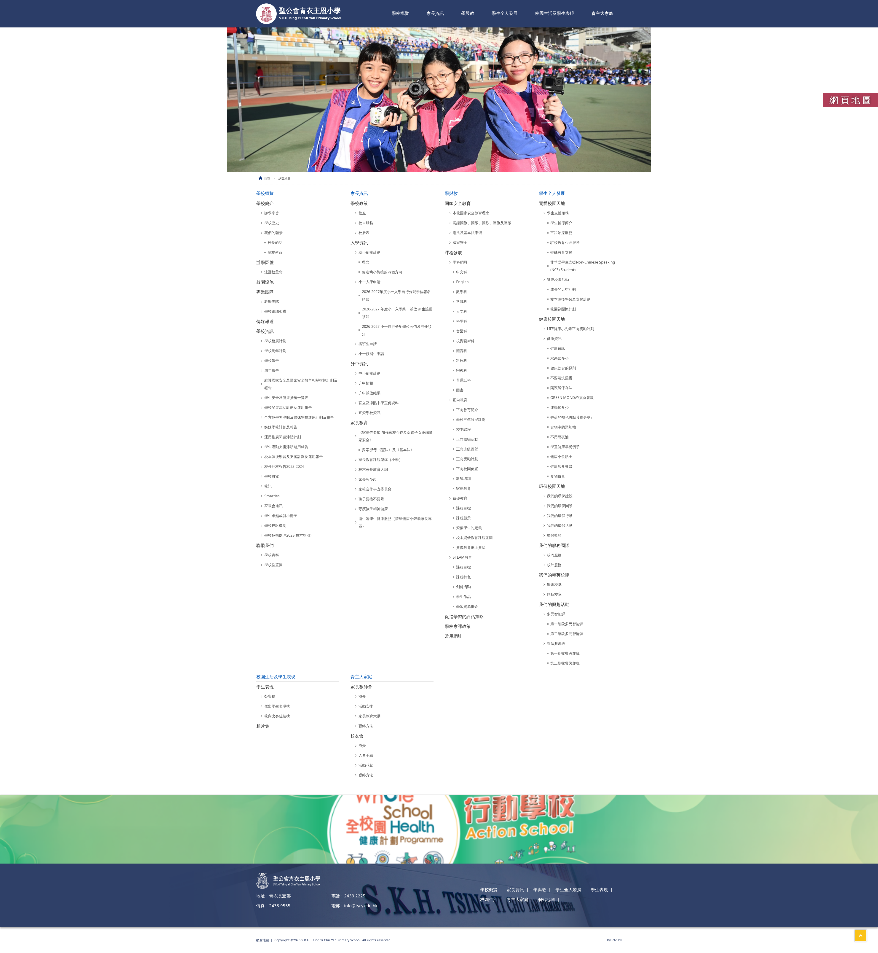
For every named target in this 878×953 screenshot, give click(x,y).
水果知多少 (559, 358)
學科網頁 (460, 262)
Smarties (272, 495)
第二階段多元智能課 (566, 633)
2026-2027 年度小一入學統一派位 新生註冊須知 (397, 313)
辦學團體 (265, 262)
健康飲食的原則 (563, 368)
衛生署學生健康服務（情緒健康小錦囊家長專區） (395, 522)
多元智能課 (556, 613)
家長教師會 (361, 686)
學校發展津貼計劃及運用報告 (288, 407)
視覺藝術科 (465, 340)
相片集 (262, 726)
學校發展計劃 (275, 340)
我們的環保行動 (560, 515)
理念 (365, 262)
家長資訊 (435, 13)
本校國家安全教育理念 (471, 212)
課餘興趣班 (556, 643)
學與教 (467, 13)
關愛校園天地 (552, 203)
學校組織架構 (275, 311)
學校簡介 (265, 203)
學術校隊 (554, 584)
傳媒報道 (265, 321)
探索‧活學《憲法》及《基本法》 (388, 449)
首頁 (267, 178)
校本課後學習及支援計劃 (570, 299)
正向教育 (460, 399)
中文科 (461, 272)
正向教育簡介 (467, 409)
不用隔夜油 (559, 436)
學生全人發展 (505, 13)
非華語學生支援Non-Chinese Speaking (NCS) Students (582, 266)
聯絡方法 (366, 725)
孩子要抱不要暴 (371, 498)
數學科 (461, 291)
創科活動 (463, 586)
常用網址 (453, 636)
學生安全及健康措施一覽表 (286, 397)
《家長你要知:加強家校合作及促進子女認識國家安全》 (396, 436)
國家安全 (460, 242)
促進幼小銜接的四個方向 (382, 272)
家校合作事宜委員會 (375, 489)
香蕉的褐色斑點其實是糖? (571, 417)
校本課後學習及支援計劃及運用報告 (293, 456)
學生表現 (265, 686)
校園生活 (489, 899)
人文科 (461, 311)
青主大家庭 (602, 13)
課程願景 (463, 517)
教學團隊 (271, 301)
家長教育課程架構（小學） (380, 459)
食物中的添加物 (563, 427)
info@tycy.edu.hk (360, 905)
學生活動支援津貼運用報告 (286, 446)
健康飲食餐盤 (561, 466)
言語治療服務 (561, 232)
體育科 (461, 350)
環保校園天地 (552, 486)
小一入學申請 (369, 281)
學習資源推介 (467, 606)
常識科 (461, 301)
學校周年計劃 (275, 350)
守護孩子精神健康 (373, 508)
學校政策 (359, 203)
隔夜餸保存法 (561, 387)
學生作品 (463, 596)
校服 (362, 212)
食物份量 (557, 476)
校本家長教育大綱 (373, 469)
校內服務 (554, 554)
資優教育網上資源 (470, 547)
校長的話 (275, 242)
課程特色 (463, 576)
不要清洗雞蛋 (561, 377)
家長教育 (359, 422)
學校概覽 (400, 13)
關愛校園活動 (558, 279)
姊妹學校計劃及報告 (280, 427)
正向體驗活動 (467, 439)
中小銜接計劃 (369, 373)
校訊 (268, 486)
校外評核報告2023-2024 (284, 466)
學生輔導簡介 (561, 222)
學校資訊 (265, 331)
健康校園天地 (552, 319)
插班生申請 (368, 343)
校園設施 (265, 282)
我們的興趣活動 (554, 604)
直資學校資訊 (369, 412)
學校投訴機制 (275, 525)
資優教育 (460, 498)
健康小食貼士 (561, 456)
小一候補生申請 (371, 353)
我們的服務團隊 (554, 545)
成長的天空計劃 (563, 289)
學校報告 (271, 360)
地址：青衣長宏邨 (273, 896)
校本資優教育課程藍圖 (474, 537)
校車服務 (366, 222)
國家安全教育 (458, 203)
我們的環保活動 (560, 525)
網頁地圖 (262, 940)
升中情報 (366, 383)
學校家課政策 (458, 626)
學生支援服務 (558, 212)
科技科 (461, 360)
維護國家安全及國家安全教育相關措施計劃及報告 (300, 384)
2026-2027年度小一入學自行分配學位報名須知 (396, 295)
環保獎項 (554, 535)
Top (866, 934)
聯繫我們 (265, 545)
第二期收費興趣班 (565, 663)
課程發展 (453, 252)
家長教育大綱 (369, 716)
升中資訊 (359, 363)
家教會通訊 (273, 505)
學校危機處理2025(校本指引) (287, 535)
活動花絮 (366, 765)
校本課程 (463, 429)
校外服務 (554, 564)
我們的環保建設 (560, 495)
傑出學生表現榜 (277, 706)
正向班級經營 (467, 449)
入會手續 (366, 755)
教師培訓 (463, 478)
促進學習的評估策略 (464, 616)
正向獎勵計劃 (467, 458)
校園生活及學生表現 (554, 13)
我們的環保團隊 (560, 505)
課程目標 (463, 508)
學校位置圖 (273, 564)
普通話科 (463, 380)
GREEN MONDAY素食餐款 (572, 397)
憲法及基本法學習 (467, 232)
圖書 (459, 390)
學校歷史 (271, 222)
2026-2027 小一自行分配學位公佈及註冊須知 (397, 330)
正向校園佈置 (467, 468)
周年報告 (271, 370)
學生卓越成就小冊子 (280, 515)
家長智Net (367, 479)
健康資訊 (554, 338)
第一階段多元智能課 (566, 623)
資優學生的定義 (469, 527)
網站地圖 (546, 899)
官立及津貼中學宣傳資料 (379, 402)
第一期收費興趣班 (565, 653)
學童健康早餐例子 (565, 446)
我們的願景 (273, 232)
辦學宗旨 (271, 212)
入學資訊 (359, 242)
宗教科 (461, 370)
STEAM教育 (462, 557)
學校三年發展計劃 (470, 419)
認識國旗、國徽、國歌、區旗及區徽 (482, 222)
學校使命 (275, 252)
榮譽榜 (269, 696)
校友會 (357, 736)
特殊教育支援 (561, 252)
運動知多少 (559, 407)
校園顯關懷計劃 (563, 309)
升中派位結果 (369, 393)
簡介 (362, 696)
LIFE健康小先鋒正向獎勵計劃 (570, 328)
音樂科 (461, 331)
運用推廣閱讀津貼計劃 (282, 436)
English (462, 281)
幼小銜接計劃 (369, 252)
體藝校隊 (554, 594)
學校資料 (271, 554)
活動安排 (366, 706)
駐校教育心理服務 (565, 242)
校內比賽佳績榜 (277, 716)
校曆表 (364, 232)
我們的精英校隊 (554, 575)
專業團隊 (265, 292)
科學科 (461, 321)
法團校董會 (273, 272)
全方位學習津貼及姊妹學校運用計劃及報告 (299, 417)
